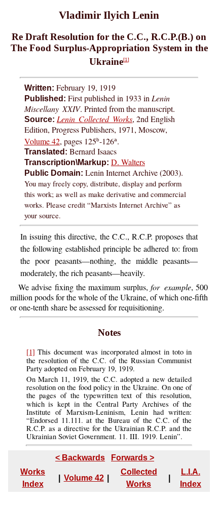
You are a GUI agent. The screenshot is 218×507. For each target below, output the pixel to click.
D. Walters (128, 162)
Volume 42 (42, 141)
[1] (126, 59)
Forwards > (132, 457)
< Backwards (80, 457)
